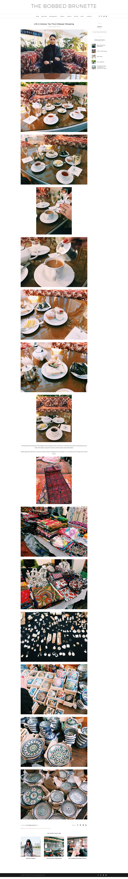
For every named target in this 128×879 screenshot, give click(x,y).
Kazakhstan (35, 828)
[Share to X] (80, 825)
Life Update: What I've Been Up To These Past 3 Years (102, 67)
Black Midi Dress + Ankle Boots (101, 46)
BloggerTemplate (41, 875)
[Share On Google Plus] (86, 825)
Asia (25, 828)
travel (48, 828)
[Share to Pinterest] (83, 825)
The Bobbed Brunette (64, 6)
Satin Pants (100, 56)
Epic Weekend (100, 61)
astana (29, 828)
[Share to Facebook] (77, 825)
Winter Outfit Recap (102, 51)
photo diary (42, 828)
